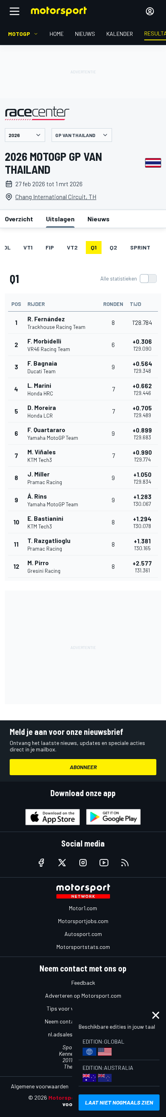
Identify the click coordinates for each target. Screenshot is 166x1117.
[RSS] (125, 863)
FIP (50, 247)
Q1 (94, 247)
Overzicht (19, 219)
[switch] (128, 279)
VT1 (28, 247)
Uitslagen (60, 219)
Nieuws (98, 219)
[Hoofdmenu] (14, 11)
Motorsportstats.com (83, 946)
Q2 (113, 247)
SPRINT (140, 247)
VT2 (72, 247)
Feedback (83, 982)
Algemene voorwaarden (39, 1086)
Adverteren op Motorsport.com (83, 995)
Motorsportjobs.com (83, 920)
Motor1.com (83, 908)
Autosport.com (83, 933)
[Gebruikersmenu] (150, 11)
